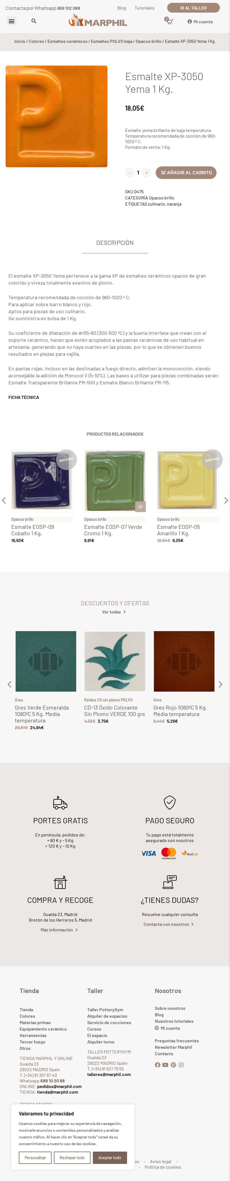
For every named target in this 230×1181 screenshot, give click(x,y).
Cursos (94, 1028)
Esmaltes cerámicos (67, 41)
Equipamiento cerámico (43, 1028)
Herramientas (33, 1035)
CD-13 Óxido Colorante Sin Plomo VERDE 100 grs (114, 710)
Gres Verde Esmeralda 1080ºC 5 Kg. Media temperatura (42, 714)
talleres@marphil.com (109, 1074)
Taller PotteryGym (105, 1009)
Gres (19, 700)
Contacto (164, 1053)
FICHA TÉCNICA (23, 397)
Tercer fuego (32, 1041)
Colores (36, 41)
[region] (73, 1137)
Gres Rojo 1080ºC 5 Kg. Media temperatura (180, 710)
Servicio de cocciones (109, 1022)
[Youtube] (165, 1065)
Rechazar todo (72, 1157)
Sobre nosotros (170, 1008)
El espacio (97, 1035)
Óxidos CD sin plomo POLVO (108, 700)
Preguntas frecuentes (177, 1040)
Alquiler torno (100, 1041)
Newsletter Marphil (173, 1047)
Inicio (19, 41)
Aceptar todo (109, 1157)
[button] (11, 20)
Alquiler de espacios (107, 1016)
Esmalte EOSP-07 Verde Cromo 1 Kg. (113, 529)
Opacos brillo (149, 41)
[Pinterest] (173, 1065)
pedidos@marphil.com (59, 1086)
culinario (156, 203)
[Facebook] (157, 1065)
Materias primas (35, 1022)
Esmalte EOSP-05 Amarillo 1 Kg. (178, 529)
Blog (159, 1014)
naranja (174, 203)
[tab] (115, 243)
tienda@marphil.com (57, 1091)
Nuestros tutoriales (174, 1021)
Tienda (26, 1009)
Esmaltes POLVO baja (111, 41)
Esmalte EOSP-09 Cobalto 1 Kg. (32, 529)
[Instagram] (181, 1065)
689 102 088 (68, 8)
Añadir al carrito (189, 172)
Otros (25, 1048)
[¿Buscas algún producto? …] (34, 21)
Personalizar (35, 1157)
